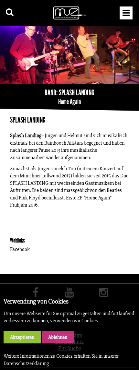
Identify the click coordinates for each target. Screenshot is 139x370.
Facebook (20, 249)
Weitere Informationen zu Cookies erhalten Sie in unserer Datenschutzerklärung (61, 359)
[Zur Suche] (10, 12)
